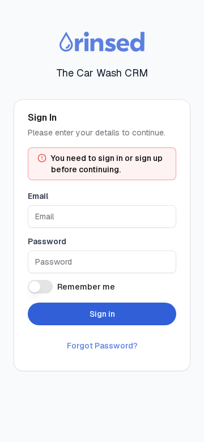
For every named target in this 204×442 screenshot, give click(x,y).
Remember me (86, 287)
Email (38, 196)
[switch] (40, 287)
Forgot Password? (102, 346)
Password (47, 241)
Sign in (102, 314)
